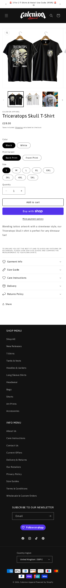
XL (36, 170)
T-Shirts (10, 353)
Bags (9, 389)
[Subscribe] (50, 516)
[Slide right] (62, 100)
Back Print (11, 158)
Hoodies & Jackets (16, 368)
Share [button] (9, 304)
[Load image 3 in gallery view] (50, 99)
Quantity (6, 184)
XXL (48, 170)
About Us (11, 431)
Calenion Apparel (27, 582)
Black (9, 145)
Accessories (12, 411)
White (23, 145)
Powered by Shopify (44, 582)
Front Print (32, 158)
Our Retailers (13, 467)
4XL (20, 177)
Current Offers (14, 452)
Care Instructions (15, 438)
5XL (33, 177)
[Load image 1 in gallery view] (16, 99)
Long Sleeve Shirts (16, 375)
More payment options (33, 219)
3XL (8, 177)
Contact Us (12, 445)
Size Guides (12, 481)
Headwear (12, 382)
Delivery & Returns (16, 460)
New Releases (14, 346)
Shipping (19, 127)
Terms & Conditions (17, 488)
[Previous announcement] (5, 4)
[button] (6, 15)
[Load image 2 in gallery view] (33, 99)
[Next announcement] (60, 4)
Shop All (10, 339)
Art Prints (11, 404)
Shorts (9, 396)
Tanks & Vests (13, 360)
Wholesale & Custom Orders (21, 495)
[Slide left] (3, 100)
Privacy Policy (14, 474)
